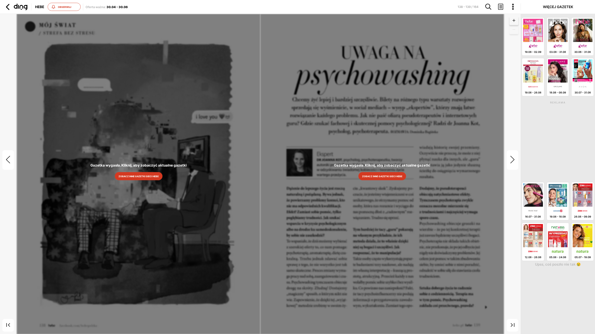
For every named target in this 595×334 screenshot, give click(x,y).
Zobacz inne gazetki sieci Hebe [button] (138, 176)
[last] (512, 325)
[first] (8, 325)
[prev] (8, 160)
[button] (16, 7)
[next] (512, 160)
